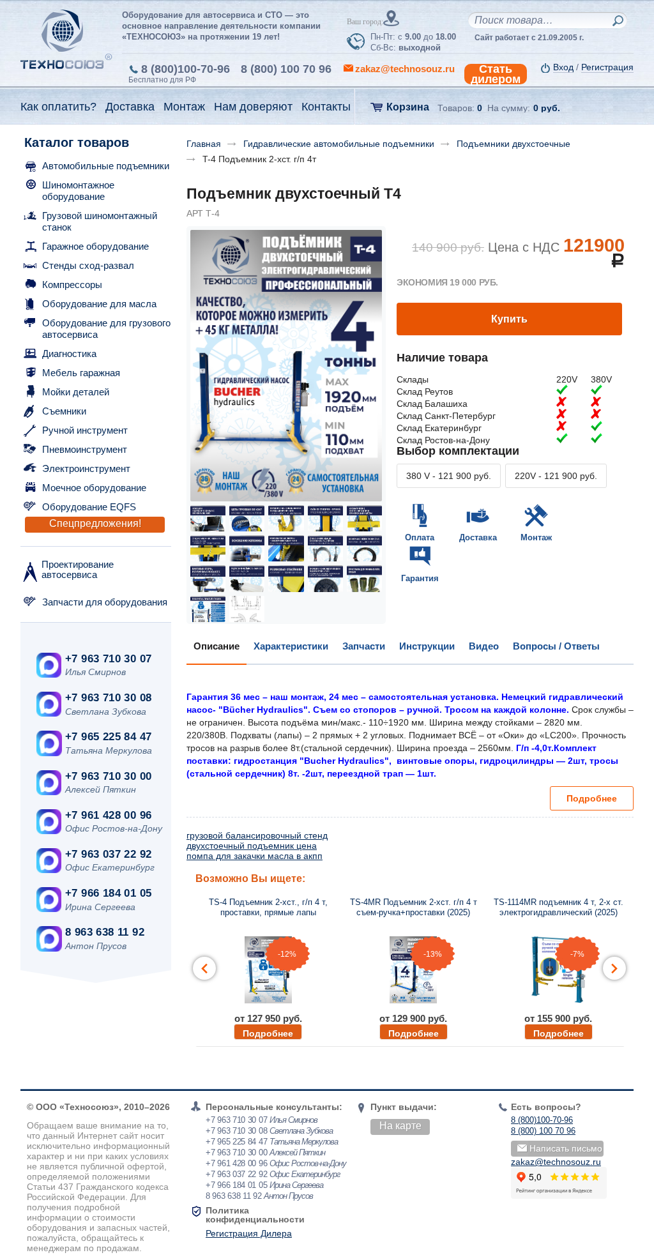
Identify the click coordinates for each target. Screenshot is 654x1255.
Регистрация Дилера (249, 1233)
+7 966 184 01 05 (108, 893)
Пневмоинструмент (84, 449)
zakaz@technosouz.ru (556, 1162)
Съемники (64, 411)
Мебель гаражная (81, 372)
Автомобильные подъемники (105, 165)
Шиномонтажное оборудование (78, 190)
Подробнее (592, 798)
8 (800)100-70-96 (185, 69)
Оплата (419, 537)
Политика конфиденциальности (255, 1214)
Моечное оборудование (94, 487)
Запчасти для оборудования (104, 602)
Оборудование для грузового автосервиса (106, 328)
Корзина (407, 107)
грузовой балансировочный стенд (257, 835)
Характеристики (291, 646)
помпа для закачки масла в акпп (254, 856)
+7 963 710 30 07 (108, 659)
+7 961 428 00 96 (108, 815)
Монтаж (536, 537)
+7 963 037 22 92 (108, 854)
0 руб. (546, 107)
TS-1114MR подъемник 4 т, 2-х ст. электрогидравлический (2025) (558, 907)
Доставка (478, 537)
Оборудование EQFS (89, 506)
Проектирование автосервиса (78, 569)
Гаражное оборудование (95, 246)
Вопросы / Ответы (556, 646)
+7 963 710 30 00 (108, 776)
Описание (217, 646)
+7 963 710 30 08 (108, 698)
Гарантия (420, 578)
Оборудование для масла (99, 303)
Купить (509, 319)
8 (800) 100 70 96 (286, 69)
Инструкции (427, 646)
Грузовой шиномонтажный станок (99, 221)
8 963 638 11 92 (104, 932)
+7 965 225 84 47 (108, 737)
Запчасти (363, 646)
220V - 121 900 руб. (556, 476)
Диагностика (69, 353)
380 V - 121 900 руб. (448, 476)
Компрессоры (72, 284)
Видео (484, 646)
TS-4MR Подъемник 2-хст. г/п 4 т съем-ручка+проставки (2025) (413, 907)
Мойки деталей (75, 391)
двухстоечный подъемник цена (251, 845)
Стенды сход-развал (88, 265)
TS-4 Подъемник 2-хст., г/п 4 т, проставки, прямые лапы (268, 907)
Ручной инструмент (85, 430)
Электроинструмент (86, 468)
